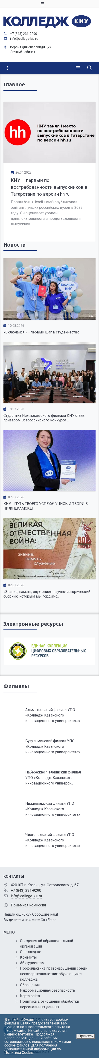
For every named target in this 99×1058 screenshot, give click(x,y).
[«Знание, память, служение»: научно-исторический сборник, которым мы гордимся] (49, 548)
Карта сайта (30, 996)
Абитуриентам (32, 963)
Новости (14, 245)
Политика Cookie (18, 1052)
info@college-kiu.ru (24, 38)
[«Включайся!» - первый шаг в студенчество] (49, 289)
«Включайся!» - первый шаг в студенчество (41, 332)
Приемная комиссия (28, 905)
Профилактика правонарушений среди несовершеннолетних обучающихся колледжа (53, 974)
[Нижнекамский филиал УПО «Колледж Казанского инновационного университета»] (49, 809)
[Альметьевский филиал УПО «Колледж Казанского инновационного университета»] (49, 715)
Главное (14, 84)
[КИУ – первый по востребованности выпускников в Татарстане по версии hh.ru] (49, 132)
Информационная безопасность (47, 990)
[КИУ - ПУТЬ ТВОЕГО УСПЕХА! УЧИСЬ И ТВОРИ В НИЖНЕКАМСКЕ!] (49, 460)
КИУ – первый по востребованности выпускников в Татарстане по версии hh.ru (49, 187)
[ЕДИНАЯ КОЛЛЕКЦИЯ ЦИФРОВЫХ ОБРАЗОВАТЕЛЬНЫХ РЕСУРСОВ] (49, 651)
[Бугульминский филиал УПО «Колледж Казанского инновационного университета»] (49, 746)
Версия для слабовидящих (30, 47)
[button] (84, 653)
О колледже (30, 952)
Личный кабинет (22, 52)
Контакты (28, 957)
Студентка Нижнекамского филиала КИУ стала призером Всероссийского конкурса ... (43, 417)
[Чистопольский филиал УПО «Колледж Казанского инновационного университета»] (49, 840)
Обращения (30, 985)
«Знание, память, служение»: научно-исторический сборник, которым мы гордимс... (46, 594)
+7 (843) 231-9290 (23, 34)
